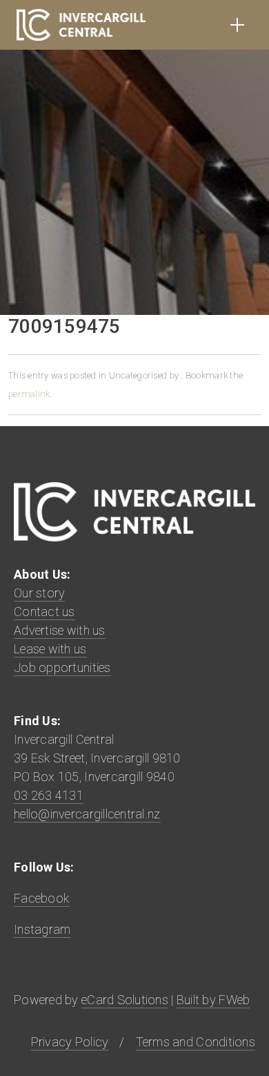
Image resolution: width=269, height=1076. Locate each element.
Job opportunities (62, 667)
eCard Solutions (124, 999)
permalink (29, 394)
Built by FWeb (213, 999)
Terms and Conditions (195, 1042)
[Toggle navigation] (237, 25)
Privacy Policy (70, 1042)
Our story (39, 593)
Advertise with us (60, 630)
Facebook (41, 898)
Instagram (42, 929)
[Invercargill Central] (81, 25)
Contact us (44, 611)
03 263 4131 (48, 795)
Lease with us (50, 649)
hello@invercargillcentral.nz (87, 814)
